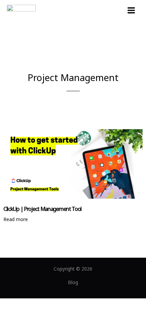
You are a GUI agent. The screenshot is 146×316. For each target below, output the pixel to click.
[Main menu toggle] (131, 10)
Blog (73, 282)
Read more (15, 219)
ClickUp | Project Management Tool (42, 209)
